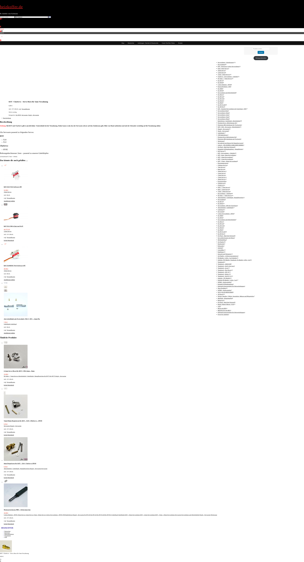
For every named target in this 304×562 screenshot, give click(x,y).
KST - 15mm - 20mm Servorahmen (165, 515)
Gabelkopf (14, 324)
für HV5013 (108, 515)
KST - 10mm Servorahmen (132, 515)
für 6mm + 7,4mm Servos (11, 376)
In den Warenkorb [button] (9, 240)
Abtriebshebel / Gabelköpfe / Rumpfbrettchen (31, 376)
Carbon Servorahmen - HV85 (54, 515)
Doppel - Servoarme (15, 426)
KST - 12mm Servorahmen (147, 515)
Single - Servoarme (33, 115)
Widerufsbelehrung (9, 534)
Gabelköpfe (7, 324)
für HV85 (18, 115)
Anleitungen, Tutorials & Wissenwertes (148, 43)
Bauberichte (131, 43)
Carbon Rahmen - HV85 (10, 515)
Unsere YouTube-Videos (168, 43)
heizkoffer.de (11, 7)
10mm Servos (7, 192)
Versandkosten (26, 109)
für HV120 (87, 515)
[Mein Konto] (0, 26)
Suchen (261, 52)
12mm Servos (7, 231)
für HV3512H (101, 515)
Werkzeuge (214, 515)
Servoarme (25, 115)
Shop (123, 43)
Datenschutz (7, 531)
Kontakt (180, 43)
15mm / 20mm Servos (39, 515)
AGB (5, 537)
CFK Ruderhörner (67, 515)
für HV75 (46, 376)
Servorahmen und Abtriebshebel (190, 515)
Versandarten (7, 535)
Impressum (7, 532)
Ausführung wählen (9, 201)
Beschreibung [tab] (7, 118)
